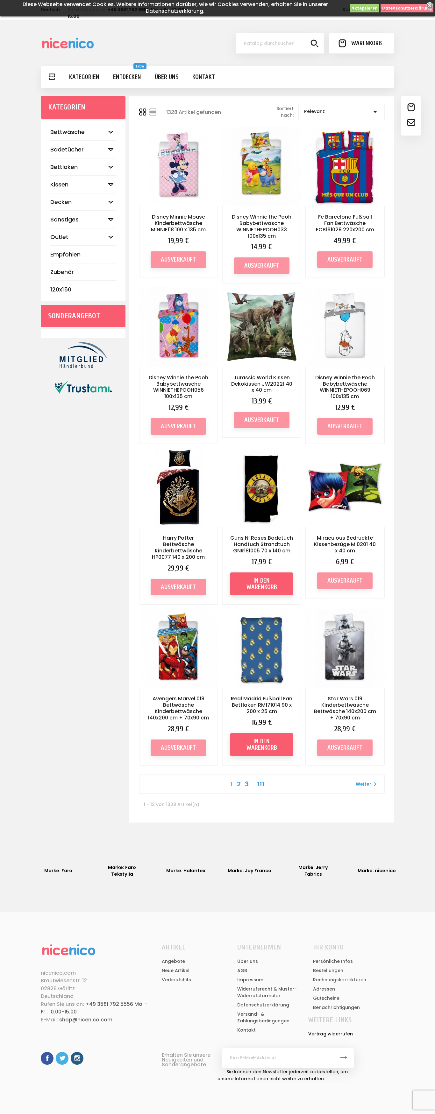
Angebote (173, 961)
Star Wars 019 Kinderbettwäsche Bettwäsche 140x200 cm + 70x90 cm (345, 708)
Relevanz (341, 112)
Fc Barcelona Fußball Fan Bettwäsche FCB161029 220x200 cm (345, 223)
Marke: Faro (58, 870)
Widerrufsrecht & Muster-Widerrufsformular (267, 992)
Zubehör (62, 272)
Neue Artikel (175, 970)
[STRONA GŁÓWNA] (51, 77)
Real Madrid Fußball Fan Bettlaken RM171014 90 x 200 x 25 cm (261, 705)
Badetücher (67, 149)
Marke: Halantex (185, 870)
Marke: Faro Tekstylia (122, 870)
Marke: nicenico (377, 870)
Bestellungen (328, 970)
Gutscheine (326, 998)
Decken (61, 202)
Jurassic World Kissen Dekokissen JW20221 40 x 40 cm (261, 384)
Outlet (59, 237)
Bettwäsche (67, 132)
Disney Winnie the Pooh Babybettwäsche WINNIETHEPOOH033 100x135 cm (261, 226)
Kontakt (246, 1030)
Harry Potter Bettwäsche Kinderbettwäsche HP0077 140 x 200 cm (178, 547)
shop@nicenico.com (85, 1019)
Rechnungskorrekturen (339, 980)
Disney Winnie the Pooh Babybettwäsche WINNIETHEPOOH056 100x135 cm (178, 387)
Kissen (59, 184)
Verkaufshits (176, 980)
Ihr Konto (328, 947)
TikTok (92, 1058)
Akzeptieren (365, 8)
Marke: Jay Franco (249, 870)
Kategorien (66, 107)
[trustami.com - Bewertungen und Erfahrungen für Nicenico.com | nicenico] (83, 387)
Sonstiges (64, 219)
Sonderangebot (74, 316)
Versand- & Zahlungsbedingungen (263, 1017)
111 (261, 784)
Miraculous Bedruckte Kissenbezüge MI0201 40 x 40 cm (345, 544)
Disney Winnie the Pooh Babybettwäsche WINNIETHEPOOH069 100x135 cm (345, 387)
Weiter (367, 784)
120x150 (60, 289)
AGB (242, 970)
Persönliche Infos (333, 961)
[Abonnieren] (344, 1058)
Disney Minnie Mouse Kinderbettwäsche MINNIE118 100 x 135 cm (178, 223)
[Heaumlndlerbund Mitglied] (83, 355)
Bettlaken (64, 167)
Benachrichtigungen (336, 1007)
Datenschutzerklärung (407, 8)
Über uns (247, 961)
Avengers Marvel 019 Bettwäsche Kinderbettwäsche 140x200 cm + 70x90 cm (178, 708)
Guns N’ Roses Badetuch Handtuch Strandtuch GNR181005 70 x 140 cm (261, 544)
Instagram (77, 1058)
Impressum (250, 980)
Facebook (47, 1058)
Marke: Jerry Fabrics (313, 870)
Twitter (62, 1058)
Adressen (324, 989)
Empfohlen (65, 254)
